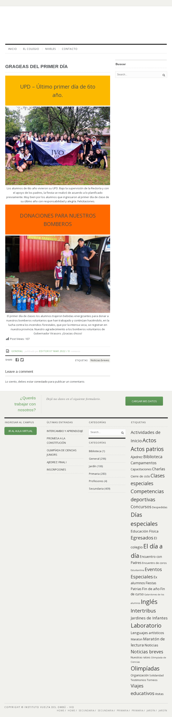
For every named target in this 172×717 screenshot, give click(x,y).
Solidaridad (156, 675)
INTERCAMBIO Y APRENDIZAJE (65, 431)
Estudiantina (137, 570)
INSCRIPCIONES (56, 469)
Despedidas (159, 507)
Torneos (152, 680)
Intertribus (143, 610)
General (17, 351)
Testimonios (138, 680)
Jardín (92, 466)
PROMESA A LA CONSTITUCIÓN (56, 440)
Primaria (94, 474)
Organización (140, 675)
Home (60, 710)
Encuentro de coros (154, 563)
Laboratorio (146, 625)
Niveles (50, 49)
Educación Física (145, 531)
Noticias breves (100, 360)
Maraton (136, 639)
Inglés (149, 601)
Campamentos (143, 462)
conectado (41, 381)
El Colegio (31, 49)
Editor (44, 351)
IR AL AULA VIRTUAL (21, 431)
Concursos (141, 506)
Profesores (96, 481)
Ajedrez (137, 457)
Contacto (70, 49)
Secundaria (96, 488)
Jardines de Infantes (149, 617)
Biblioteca (95, 451)
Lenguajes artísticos (147, 632)
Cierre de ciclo (140, 476)
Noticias (151, 645)
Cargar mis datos (144, 401)
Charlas (158, 468)
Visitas (159, 694)
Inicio (12, 49)
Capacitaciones (141, 469)
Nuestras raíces (140, 657)
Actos (149, 440)
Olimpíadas (145, 668)
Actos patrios (147, 449)
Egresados (142, 537)
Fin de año (151, 588)
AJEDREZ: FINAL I (56, 462)
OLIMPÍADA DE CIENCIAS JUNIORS (62, 452)
